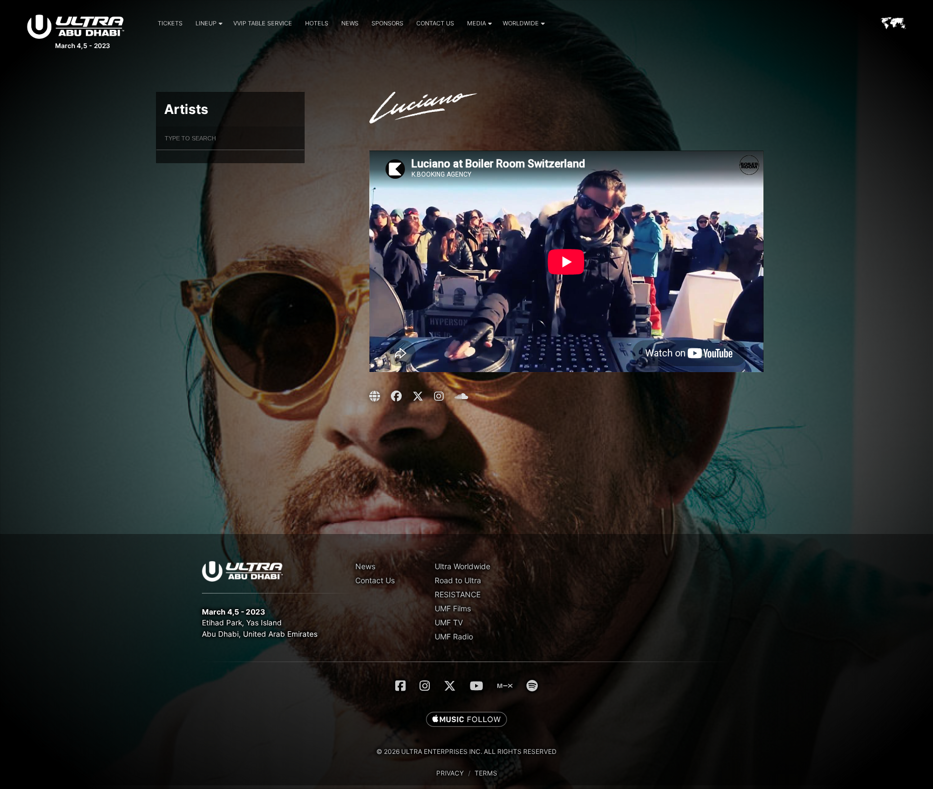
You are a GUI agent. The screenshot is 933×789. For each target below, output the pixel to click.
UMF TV (449, 622)
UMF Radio (454, 636)
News (350, 23)
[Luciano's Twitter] (418, 396)
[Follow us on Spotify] (532, 686)
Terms (486, 773)
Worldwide (521, 23)
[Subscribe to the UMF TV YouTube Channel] (476, 686)
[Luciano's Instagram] (439, 396)
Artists (186, 109)
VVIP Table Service (262, 23)
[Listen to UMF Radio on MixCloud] (505, 686)
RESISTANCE (458, 594)
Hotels (316, 23)
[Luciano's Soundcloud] (461, 396)
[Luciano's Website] (376, 396)
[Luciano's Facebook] (396, 396)
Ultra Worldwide (462, 566)
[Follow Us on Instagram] (424, 686)
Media (476, 23)
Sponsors (387, 23)
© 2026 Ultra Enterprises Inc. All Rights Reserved (466, 751)
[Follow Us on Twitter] (449, 686)
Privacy (450, 773)
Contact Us (435, 23)
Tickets (170, 23)
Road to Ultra (458, 580)
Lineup (206, 23)
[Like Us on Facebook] (400, 686)
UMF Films (453, 608)
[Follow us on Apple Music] (466, 720)
